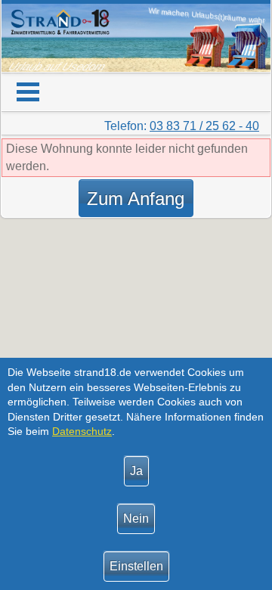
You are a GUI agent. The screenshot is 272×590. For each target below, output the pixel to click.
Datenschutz (82, 431)
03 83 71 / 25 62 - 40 (204, 126)
